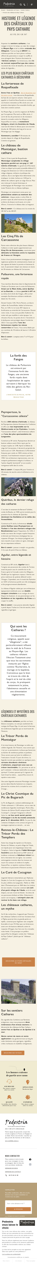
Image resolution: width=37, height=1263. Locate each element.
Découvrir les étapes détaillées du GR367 (18, 962)
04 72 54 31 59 (13, 1175)
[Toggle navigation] (31, 4)
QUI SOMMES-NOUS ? (12, 1141)
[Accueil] (10, 4)
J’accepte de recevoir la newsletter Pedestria (16, 1217)
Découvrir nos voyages (13, 1053)
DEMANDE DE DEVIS (11, 1168)
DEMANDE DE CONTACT (13, 1171)
